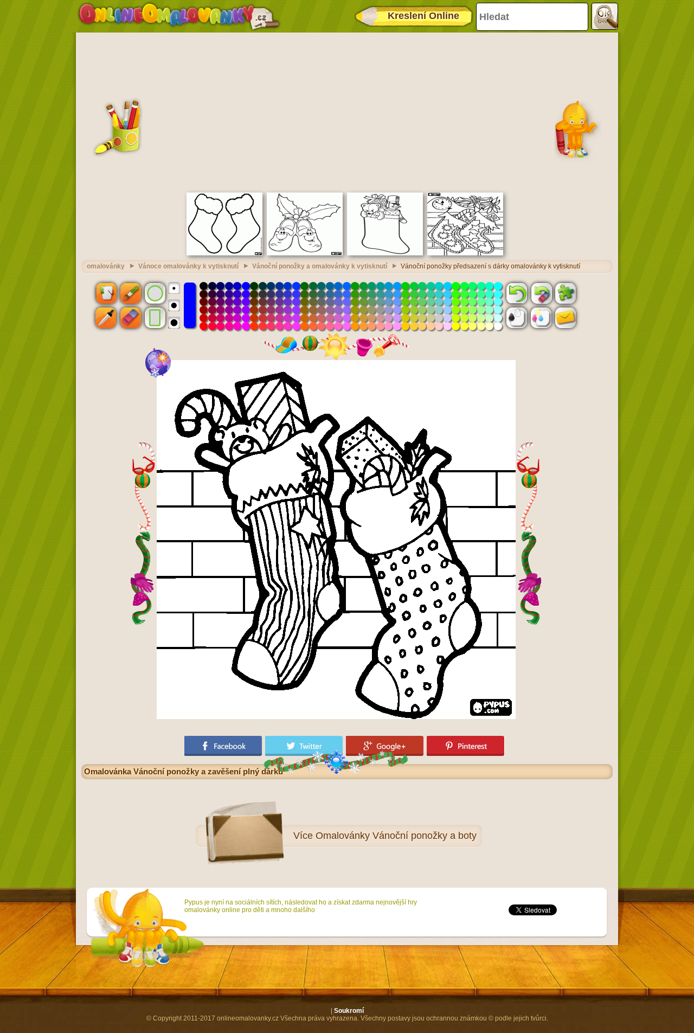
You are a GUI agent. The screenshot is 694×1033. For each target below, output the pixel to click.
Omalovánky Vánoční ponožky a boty (396, 835)
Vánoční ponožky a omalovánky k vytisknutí (319, 266)
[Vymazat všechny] (541, 293)
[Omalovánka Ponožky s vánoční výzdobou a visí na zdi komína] (465, 253)
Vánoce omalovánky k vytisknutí (188, 266)
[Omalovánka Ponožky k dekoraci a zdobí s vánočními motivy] (224, 253)
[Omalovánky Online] (178, 16)
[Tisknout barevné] (541, 317)
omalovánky (106, 266)
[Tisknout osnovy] (516, 317)
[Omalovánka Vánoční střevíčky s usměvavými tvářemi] (305, 253)
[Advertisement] (347, 111)
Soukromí (349, 1011)
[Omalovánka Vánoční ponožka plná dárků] (385, 253)
